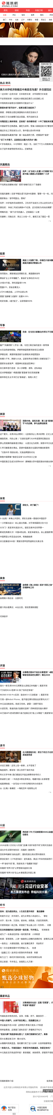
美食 (2, 578)
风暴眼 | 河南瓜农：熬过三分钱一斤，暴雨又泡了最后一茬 (25, 216)
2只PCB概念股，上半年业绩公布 (14, 292)
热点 (2, 83)
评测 (2, 665)
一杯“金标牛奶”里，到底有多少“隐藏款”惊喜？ (19, 863)
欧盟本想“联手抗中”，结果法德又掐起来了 (18, 107)
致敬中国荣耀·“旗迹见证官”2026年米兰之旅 (18, 457)
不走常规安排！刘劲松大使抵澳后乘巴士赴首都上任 (22, 98)
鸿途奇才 (40, 943)
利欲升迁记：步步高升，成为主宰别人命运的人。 (21, 916)
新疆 (36, 20)
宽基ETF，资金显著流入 (10, 287)
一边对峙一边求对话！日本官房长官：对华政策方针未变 (24, 94)
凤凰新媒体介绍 (6, 1081)
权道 (34, 948)
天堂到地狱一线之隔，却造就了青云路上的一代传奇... (22, 925)
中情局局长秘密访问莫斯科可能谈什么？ (17, 103)
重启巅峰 (40, 911)
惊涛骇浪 (45, 929)
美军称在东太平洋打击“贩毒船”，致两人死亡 (19, 377)
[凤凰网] (9, 6)
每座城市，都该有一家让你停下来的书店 (17, 770)
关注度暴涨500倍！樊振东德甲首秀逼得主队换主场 (21, 541)
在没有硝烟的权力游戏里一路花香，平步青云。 (20, 929)
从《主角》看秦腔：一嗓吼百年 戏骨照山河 (18, 788)
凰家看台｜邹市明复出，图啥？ (13, 198)
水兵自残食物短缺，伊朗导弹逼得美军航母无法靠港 (22, 349)
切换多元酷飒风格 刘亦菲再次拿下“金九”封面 (20, 74)
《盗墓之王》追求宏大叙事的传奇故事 (16, 952)
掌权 (45, 916)
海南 (50, 20)
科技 (28, 10)
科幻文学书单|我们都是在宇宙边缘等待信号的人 (20, 774)
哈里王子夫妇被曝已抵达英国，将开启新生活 (19, 116)
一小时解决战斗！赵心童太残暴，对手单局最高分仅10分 (24, 523)
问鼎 (49, 925)
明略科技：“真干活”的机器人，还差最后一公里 (19, 212)
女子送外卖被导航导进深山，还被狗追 (16, 149)
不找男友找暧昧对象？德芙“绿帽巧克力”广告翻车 (20, 184)
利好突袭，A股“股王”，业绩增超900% (16, 301)
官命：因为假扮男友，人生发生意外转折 (17, 911)
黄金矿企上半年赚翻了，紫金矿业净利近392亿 (19, 278)
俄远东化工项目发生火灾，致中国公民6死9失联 (20, 130)
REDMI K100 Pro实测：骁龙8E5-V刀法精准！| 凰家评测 (24, 694)
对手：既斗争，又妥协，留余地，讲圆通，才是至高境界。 (24, 920)
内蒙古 (29, 20)
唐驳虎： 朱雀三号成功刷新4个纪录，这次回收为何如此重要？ (26, 207)
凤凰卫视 (39, 10)
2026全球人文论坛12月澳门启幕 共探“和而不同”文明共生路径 (26, 845)
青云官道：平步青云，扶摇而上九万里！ (17, 961)
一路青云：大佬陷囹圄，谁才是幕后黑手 (17, 943)
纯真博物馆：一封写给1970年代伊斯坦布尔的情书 (21, 783)
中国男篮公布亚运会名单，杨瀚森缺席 (16, 536)
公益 (2, 825)
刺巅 (36, 952)
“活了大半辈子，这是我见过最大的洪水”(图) (18, 139)
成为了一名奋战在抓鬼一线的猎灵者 (15, 934)
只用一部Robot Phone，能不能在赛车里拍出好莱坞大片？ (25, 699)
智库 (23, 15)
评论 (14, 15)
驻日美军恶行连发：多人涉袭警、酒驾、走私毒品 (21, 368)
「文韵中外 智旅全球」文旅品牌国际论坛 (17, 452)
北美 (16, 20)
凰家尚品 (5, 996)
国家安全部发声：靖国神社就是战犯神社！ (18, 363)
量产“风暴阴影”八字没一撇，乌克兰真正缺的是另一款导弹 (24, 345)
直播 (4, 15)
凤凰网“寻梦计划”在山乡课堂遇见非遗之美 (18, 872)
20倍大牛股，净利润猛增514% (13, 282)
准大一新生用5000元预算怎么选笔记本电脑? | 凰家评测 (23, 685)
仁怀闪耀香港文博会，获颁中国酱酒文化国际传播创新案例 (24, 447)
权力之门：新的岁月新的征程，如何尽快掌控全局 (21, 957)
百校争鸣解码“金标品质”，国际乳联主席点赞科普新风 (22, 854)
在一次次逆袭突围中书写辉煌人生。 (15, 948)
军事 (2, 325)
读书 (2, 745)
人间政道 (36, 934)
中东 (10, 20)
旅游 (2, 414)
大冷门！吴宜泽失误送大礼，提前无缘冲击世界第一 (22, 527)
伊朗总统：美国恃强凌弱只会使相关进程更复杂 (20, 354)
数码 (41, 15)
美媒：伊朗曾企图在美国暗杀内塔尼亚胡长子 (19, 112)
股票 (32, 15)
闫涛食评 (4, 616)
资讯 (5, 10)
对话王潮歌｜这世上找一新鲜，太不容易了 (18, 765)
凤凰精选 (5, 164)
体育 (2, 498)
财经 (17, 10)
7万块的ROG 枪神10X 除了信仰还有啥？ (17, 690)
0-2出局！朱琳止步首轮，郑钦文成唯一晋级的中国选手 (23, 518)
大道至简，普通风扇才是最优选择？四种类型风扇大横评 (24, 708)
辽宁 (22, 20)
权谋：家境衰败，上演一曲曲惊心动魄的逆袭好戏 (21, 938)
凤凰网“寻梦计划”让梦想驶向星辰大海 (16, 868)
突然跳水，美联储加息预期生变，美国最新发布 (20, 273)
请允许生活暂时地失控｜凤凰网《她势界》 (18, 850)
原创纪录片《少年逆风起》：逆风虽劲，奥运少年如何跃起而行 (26, 859)
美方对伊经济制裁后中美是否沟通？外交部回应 (25, 89)
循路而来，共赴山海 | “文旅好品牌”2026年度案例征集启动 (25, 438)
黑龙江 (43, 20)
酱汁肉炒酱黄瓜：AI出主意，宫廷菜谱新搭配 (19, 607)
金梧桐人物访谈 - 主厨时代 (11, 598)
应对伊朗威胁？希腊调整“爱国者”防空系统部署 (19, 372)
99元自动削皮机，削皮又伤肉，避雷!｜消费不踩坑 (21, 703)
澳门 (4, 20)
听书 (2, 905)
